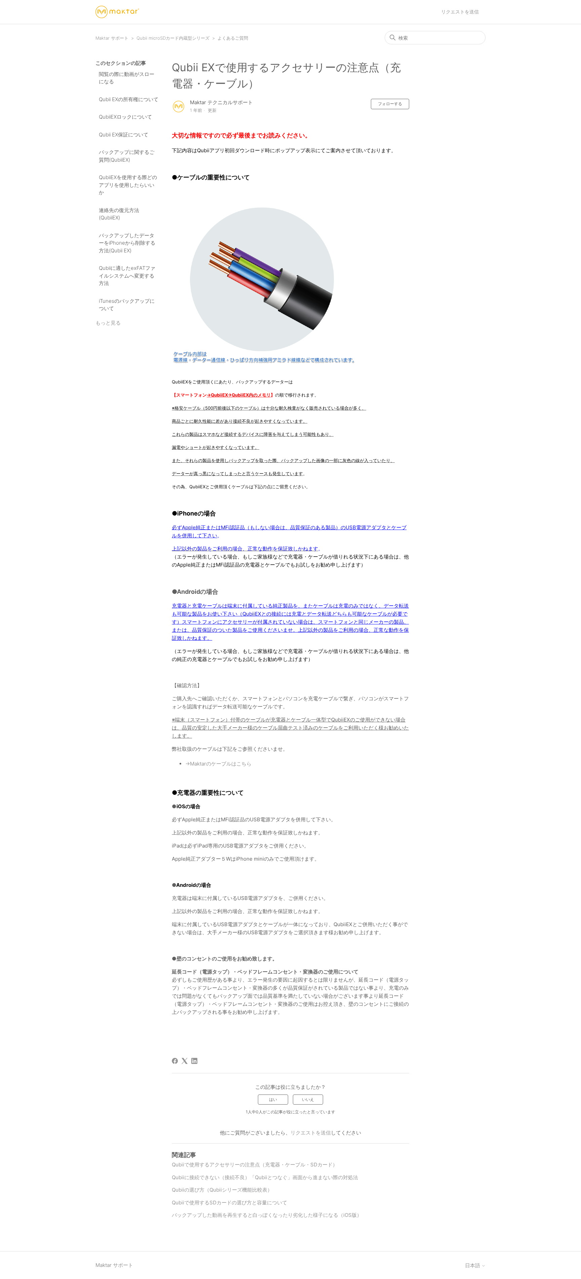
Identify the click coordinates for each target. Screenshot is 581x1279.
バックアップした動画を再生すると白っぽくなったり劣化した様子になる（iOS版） (267, 1215)
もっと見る (108, 323)
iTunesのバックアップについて (127, 305)
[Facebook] (175, 1061)
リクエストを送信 (460, 11)
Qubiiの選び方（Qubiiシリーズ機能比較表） (222, 1190)
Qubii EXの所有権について (128, 99)
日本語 (473, 1265)
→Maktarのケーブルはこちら (218, 763)
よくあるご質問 (233, 38)
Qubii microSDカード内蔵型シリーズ (173, 38)
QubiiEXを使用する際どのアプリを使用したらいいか (128, 185)
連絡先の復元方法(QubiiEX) (119, 214)
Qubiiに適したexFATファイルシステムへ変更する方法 (127, 275)
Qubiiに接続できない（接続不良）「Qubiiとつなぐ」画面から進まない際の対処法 (265, 1177)
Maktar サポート (111, 38)
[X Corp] (185, 1061)
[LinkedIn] (194, 1061)
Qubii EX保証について (123, 134)
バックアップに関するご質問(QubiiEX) (126, 156)
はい (273, 1099)
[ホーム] (117, 12)
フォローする (390, 103)
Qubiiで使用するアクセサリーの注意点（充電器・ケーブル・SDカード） (255, 1164)
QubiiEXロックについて (125, 117)
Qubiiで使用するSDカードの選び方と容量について (229, 1202)
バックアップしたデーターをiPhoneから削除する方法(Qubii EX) (127, 243)
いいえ (308, 1099)
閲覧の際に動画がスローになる (126, 78)
